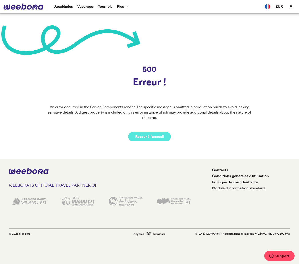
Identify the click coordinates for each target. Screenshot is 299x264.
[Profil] (291, 6)
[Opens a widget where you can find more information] (279, 256)
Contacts (220, 170)
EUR (279, 6)
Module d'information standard (238, 188)
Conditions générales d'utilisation (240, 176)
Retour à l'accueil (149, 137)
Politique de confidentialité (235, 182)
